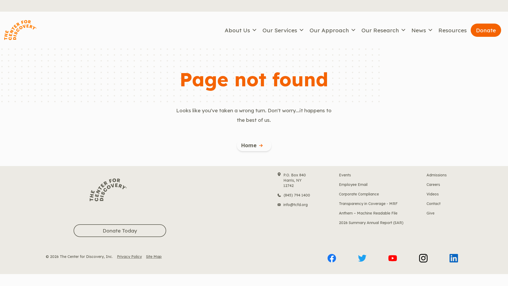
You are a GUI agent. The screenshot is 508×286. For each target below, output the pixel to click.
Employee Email (353, 184)
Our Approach (329, 30)
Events (345, 175)
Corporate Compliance (359, 194)
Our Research (380, 30)
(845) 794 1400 (297, 195)
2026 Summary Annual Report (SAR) (371, 222)
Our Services (279, 30)
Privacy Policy (129, 256)
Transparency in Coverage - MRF (368, 203)
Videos (433, 194)
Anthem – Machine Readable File (368, 213)
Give (430, 213)
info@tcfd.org (295, 204)
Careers (433, 184)
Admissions (437, 175)
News (418, 30)
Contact (434, 203)
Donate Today (120, 230)
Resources (452, 30)
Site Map (154, 256)
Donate (486, 30)
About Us (237, 30)
